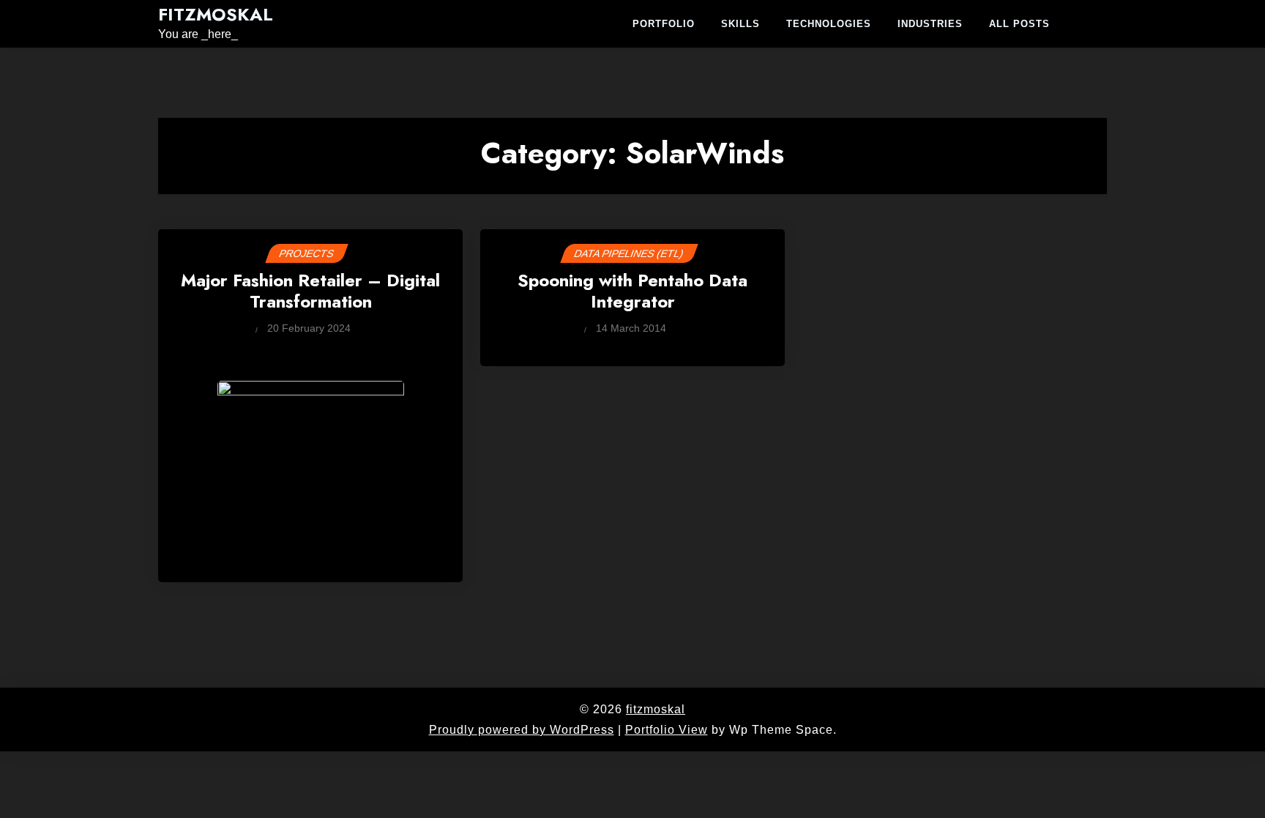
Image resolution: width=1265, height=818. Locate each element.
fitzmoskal (215, 15)
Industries (930, 23)
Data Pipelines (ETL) (629, 253)
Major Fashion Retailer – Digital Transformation (310, 292)
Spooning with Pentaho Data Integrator (632, 292)
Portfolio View (666, 730)
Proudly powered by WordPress (521, 730)
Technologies (828, 23)
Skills (740, 23)
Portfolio (663, 23)
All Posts (1019, 23)
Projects (306, 253)
